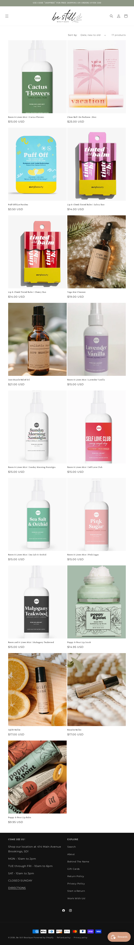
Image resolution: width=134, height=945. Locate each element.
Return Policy (75, 876)
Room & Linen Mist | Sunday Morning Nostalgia (31, 467)
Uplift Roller (14, 730)
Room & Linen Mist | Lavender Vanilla (86, 380)
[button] (6, 16)
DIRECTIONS (17, 887)
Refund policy (64, 937)
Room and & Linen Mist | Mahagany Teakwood (31, 642)
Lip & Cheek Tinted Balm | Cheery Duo (27, 292)
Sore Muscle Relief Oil (19, 380)
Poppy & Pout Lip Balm (19, 817)
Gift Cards (73, 868)
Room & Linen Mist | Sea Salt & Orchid (27, 555)
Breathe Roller (74, 730)
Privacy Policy (76, 883)
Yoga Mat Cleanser (76, 292)
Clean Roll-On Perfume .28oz (81, 117)
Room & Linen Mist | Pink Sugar (83, 555)
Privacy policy (80, 937)
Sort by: (72, 35)
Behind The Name (78, 861)
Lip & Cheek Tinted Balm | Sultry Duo (86, 204)
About (71, 854)
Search (71, 846)
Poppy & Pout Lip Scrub (79, 642)
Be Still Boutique (24, 937)
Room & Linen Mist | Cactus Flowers (26, 117)
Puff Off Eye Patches (18, 204)
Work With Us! (76, 898)
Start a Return (76, 890)
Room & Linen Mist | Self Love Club (84, 467)
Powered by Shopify (44, 937)
